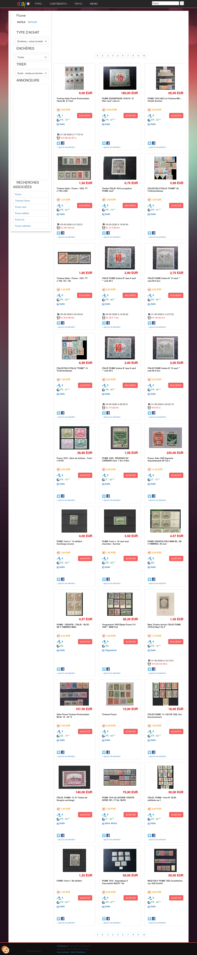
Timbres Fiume (22, 200)
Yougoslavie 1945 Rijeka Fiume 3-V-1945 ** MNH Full (119, 625)
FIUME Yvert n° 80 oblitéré (69, 880)
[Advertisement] (31, 132)
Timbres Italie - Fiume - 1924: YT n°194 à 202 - (72, 189)
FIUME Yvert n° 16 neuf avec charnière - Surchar (115, 542)
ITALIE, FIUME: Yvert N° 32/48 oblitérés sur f (162, 798)
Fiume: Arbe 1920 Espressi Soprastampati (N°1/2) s (160, 459)
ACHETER (131, 115)
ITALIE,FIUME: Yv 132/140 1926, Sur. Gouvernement (165, 715)
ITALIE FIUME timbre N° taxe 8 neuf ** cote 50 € (119, 279)
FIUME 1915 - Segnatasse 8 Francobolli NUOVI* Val (115, 882)
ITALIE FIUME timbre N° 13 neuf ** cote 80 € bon (164, 279)
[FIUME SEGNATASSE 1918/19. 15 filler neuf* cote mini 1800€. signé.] (120, 78)
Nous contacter (63, 952)
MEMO (93, 3)
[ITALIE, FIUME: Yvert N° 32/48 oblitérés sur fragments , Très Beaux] (165, 777)
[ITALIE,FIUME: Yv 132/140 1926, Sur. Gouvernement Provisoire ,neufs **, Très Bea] (165, 694)
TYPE (37, 3)
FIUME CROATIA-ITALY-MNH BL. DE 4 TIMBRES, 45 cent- (165, 542)
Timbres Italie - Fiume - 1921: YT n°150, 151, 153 (72, 279)
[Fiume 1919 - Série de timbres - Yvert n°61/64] (74, 437)
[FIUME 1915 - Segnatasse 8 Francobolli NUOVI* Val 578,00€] (120, 860)
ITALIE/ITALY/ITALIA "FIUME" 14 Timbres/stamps (72, 369)
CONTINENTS (57, 3)
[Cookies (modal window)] (5, 950)
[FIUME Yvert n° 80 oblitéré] (74, 860)
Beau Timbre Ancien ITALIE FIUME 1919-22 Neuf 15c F (164, 625)
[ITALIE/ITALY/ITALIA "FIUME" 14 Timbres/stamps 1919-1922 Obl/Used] (74, 347)
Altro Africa (111, 823)
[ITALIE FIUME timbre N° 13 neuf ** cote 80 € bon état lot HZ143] (165, 258)
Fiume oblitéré (22, 213)
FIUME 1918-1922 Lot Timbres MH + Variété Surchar (164, 99)
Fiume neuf (20, 206)
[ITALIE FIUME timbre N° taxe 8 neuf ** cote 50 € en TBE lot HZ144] (119, 258)
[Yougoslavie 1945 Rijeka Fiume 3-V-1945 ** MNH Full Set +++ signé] (120, 604)
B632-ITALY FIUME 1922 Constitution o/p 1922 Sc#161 (165, 882)
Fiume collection (23, 225)
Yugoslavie (111, 650)
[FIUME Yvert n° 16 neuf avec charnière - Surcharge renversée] (120, 521)
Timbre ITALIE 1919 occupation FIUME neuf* (117, 189)
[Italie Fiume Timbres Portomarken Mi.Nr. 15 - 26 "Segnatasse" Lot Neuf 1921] (74, 694)
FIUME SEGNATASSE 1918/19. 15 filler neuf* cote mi (118, 99)
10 (144, 55)
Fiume (18, 194)
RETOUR (32, 22)
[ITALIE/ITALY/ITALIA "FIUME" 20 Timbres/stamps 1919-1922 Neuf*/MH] (165, 168)
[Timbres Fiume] (119, 694)
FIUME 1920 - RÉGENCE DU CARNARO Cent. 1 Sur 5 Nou (115, 459)
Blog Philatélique (78, 952)
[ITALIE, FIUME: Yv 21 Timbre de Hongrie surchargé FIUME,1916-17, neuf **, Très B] (74, 777)
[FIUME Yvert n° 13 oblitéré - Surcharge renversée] (74, 521)
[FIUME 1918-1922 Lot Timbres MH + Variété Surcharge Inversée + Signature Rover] (165, 78)
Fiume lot (19, 219)
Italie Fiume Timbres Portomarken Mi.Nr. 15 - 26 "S (73, 715)
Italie (62, 124)
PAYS (77, 3)
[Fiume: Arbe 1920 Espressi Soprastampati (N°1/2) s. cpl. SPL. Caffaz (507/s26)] (165, 438)
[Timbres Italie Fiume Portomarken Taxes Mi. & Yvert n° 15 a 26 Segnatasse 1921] (74, 78)
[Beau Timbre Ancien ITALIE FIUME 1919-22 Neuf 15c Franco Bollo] (165, 604)
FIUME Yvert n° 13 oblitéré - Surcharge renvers (70, 542)
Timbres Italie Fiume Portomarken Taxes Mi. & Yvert (73, 99)
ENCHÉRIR (84, 115)
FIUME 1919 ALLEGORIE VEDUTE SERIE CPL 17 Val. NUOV (118, 798)
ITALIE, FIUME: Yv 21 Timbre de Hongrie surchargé (72, 798)
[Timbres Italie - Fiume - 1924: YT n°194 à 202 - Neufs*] (74, 168)
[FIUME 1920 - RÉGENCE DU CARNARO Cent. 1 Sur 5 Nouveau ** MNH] (120, 437)
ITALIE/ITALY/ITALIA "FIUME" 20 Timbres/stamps (163, 189)
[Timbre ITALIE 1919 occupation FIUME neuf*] (120, 168)
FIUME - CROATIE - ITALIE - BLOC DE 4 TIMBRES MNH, (73, 625)
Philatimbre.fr (62, 946)
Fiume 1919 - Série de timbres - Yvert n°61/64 (74, 459)
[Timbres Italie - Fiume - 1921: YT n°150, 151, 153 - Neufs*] (74, 258)
